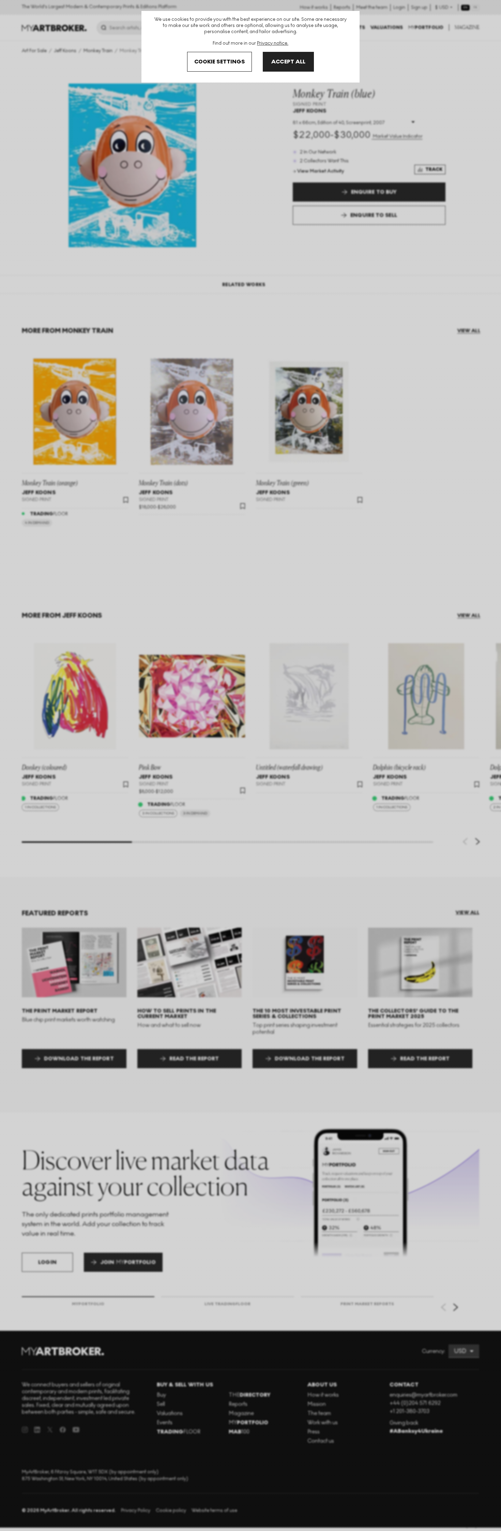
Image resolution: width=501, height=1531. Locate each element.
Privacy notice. (272, 43)
